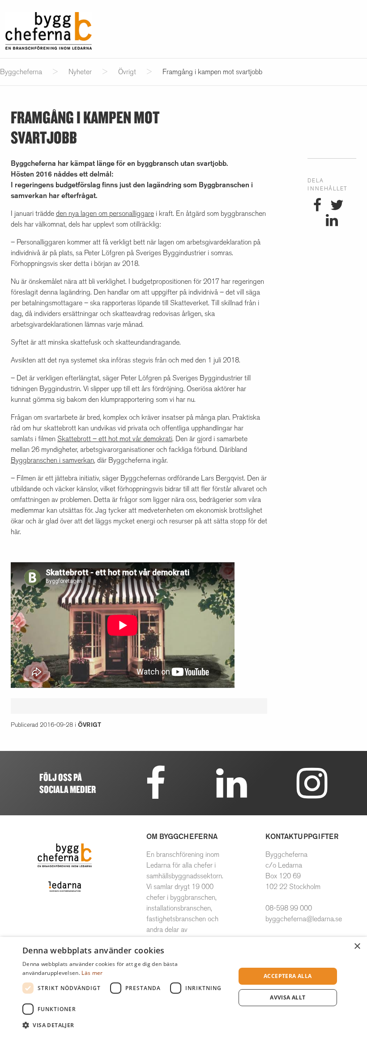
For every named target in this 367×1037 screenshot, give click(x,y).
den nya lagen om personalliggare (105, 213)
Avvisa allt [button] (287, 997)
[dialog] (183, 987)
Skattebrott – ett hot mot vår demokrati (114, 438)
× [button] (357, 946)
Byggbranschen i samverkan (52, 460)
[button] (125, 1025)
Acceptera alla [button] (288, 976)
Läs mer (91, 973)
